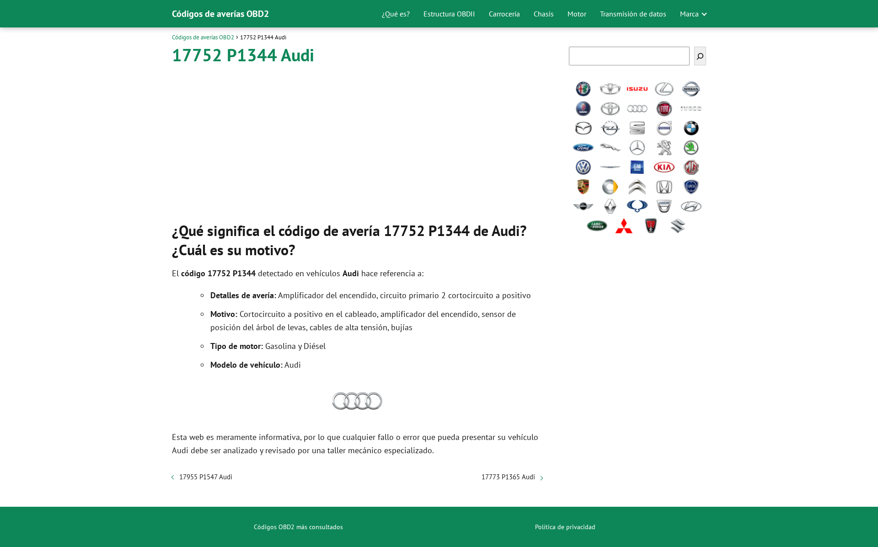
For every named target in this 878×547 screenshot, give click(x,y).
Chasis (544, 13)
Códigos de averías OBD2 (220, 14)
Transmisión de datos (633, 13)
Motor (576, 13)
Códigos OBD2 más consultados (298, 527)
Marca (689, 13)
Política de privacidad (565, 527)
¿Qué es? (396, 13)
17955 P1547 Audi (205, 476)
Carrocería (504, 13)
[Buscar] (700, 56)
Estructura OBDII (449, 13)
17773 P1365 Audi (508, 476)
